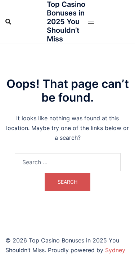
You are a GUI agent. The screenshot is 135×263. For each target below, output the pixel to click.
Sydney (115, 250)
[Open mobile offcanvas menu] (91, 22)
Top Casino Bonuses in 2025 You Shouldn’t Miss (66, 21)
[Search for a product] (8, 21)
